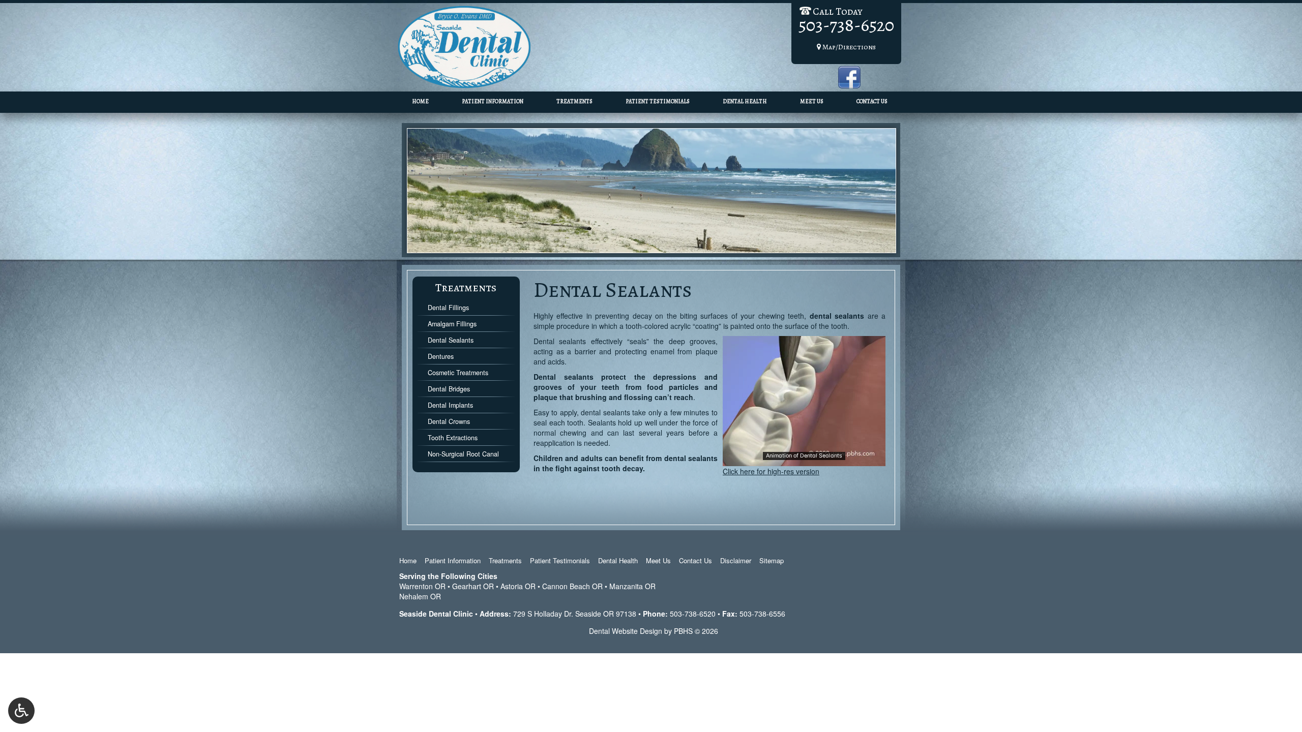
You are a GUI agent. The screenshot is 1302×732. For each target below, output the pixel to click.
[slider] (804, 458)
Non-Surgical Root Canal (463, 454)
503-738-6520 (693, 613)
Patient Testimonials (658, 101)
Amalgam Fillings (452, 323)
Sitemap (771, 560)
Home (420, 101)
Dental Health (745, 101)
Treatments (574, 101)
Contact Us (871, 101)
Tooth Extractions (453, 437)
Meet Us (811, 101)
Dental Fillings (448, 307)
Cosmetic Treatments (458, 372)
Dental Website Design (625, 631)
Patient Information (492, 101)
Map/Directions (848, 47)
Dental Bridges (449, 388)
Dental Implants (450, 405)
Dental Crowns (449, 421)
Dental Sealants (451, 340)
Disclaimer (735, 560)
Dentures (441, 356)
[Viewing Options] (21, 710)
